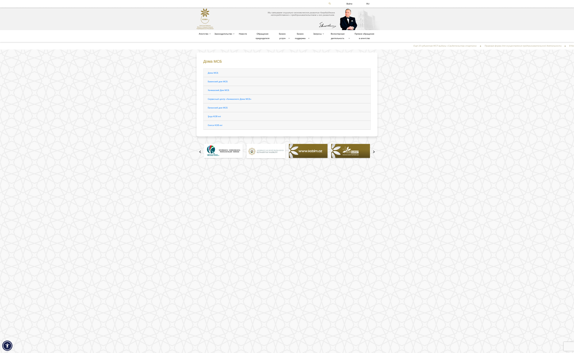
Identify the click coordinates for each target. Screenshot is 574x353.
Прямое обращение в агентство (364, 36)
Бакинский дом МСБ (218, 81)
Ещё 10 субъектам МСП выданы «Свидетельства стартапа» (421, 46)
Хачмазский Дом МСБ (218, 90)
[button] (7, 345)
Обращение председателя (263, 36)
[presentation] (200, 152)
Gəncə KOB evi (215, 125)
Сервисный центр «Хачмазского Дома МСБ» (229, 99)
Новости (243, 34)
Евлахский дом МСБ (218, 107)
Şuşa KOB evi (214, 116)
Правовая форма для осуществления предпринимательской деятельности (499, 46)
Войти (349, 4)
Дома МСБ (213, 73)
